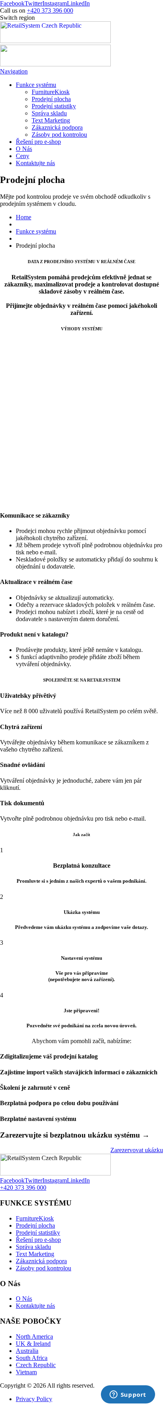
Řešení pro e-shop (38, 141)
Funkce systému (36, 84)
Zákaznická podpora (57, 127)
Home (23, 217)
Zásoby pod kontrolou (59, 134)
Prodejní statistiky (54, 106)
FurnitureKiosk (51, 92)
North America (34, 1336)
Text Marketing (51, 120)
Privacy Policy (34, 1399)
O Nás (24, 148)
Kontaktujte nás (35, 163)
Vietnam (26, 1372)
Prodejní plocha (51, 99)
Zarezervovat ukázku (136, 1150)
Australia (27, 1350)
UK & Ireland (33, 1343)
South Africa (31, 1357)
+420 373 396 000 (50, 10)
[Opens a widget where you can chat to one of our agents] (127, 1395)
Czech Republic (36, 1365)
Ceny (22, 156)
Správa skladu (49, 113)
